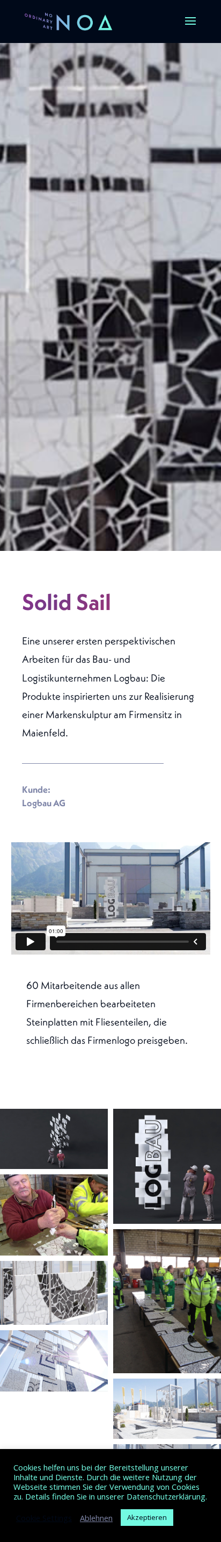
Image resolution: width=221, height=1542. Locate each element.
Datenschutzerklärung (166, 1496)
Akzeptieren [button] (147, 1517)
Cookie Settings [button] (44, 1518)
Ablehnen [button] (96, 1518)
